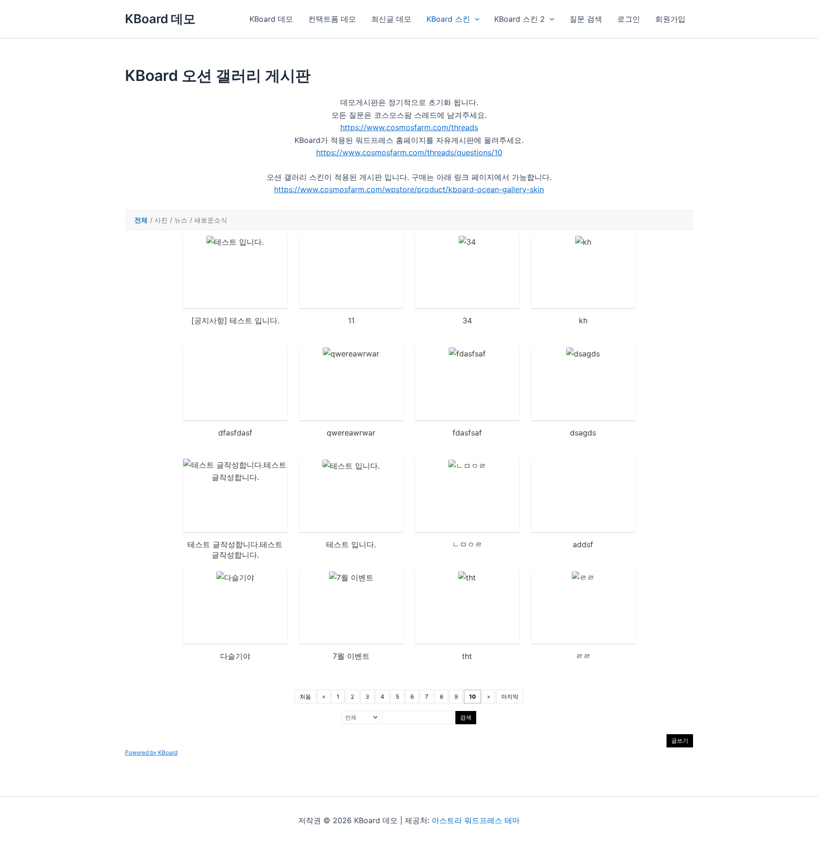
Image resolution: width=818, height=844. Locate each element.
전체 (141, 220)
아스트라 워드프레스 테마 (476, 820)
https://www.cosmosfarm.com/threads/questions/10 (409, 152)
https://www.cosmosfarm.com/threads (409, 127)
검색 (465, 717)
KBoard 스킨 (448, 19)
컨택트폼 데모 (332, 19)
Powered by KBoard (151, 752)
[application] (475, 19)
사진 (161, 220)
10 (472, 696)
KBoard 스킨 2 (519, 19)
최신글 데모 (391, 19)
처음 (305, 696)
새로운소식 (210, 220)
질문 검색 (585, 19)
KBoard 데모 (160, 18)
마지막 (509, 696)
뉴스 (180, 220)
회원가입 (670, 19)
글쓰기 (679, 740)
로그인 (628, 19)
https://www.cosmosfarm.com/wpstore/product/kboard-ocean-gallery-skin (409, 189)
